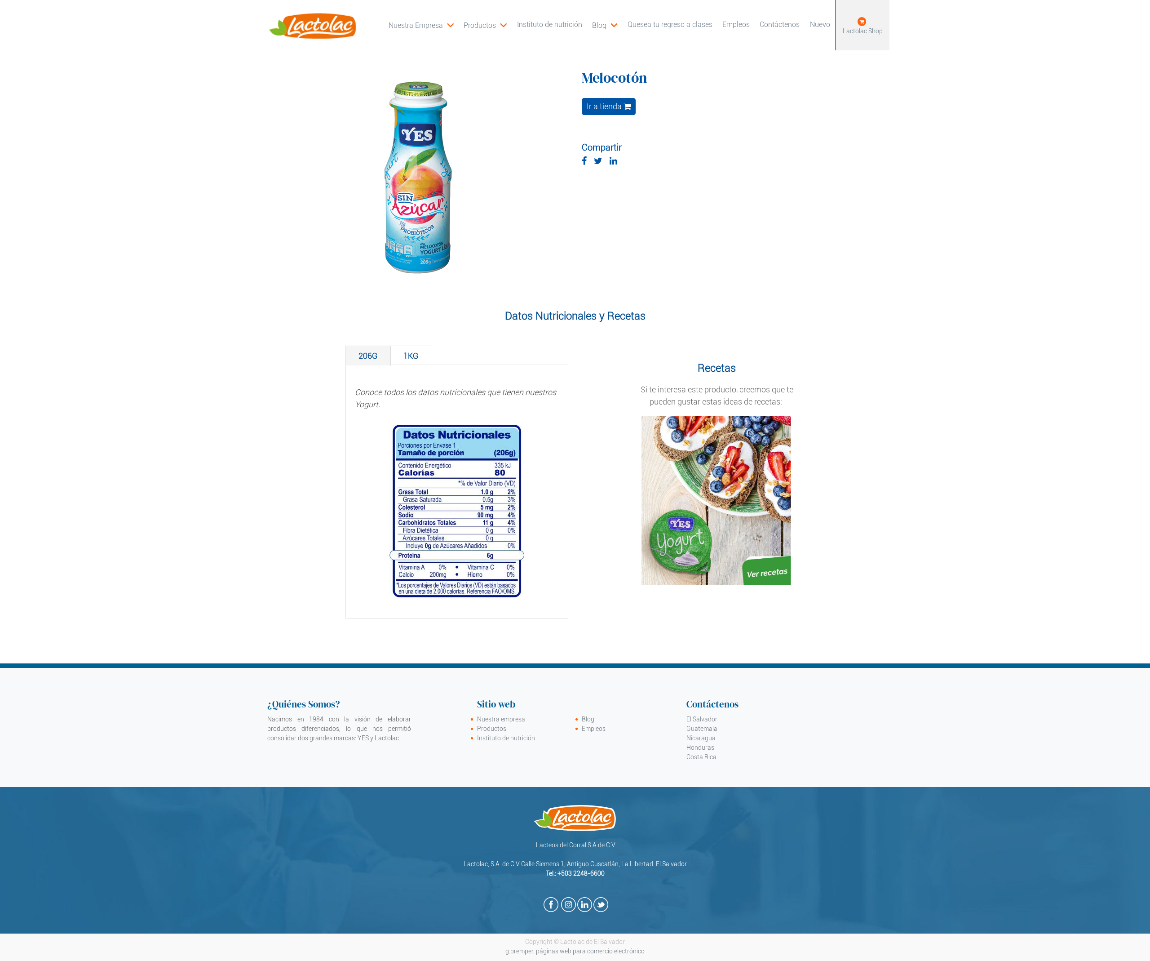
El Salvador (701, 719)
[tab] (367, 356)
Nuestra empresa (501, 719)
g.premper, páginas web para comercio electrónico (575, 951)
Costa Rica (701, 757)
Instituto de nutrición (506, 738)
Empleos (594, 728)
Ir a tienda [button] (605, 106)
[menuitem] (485, 25)
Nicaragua (701, 738)
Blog (588, 719)
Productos (491, 728)
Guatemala (701, 728)
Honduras (700, 747)
